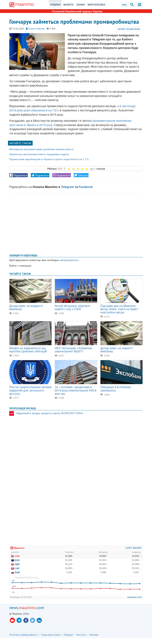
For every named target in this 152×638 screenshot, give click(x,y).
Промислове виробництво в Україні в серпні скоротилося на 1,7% (49, 159)
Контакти (81, 634)
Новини (55, 4)
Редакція (68, 634)
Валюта (68, 4)
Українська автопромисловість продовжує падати (39, 154)
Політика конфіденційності (23, 634)
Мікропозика (96, 4)
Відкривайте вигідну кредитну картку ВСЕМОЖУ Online (49, 413)
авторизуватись (69, 260)
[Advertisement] (76, 223)
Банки (81, 4)
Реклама (93, 634)
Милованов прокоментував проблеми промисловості (41, 149)
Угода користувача (50, 634)
